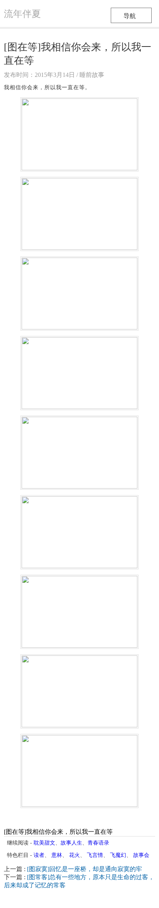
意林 (56, 855)
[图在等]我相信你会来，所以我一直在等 (58, 831)
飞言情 (95, 855)
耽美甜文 (44, 843)
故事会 (141, 855)
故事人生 (71, 843)
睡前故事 (92, 75)
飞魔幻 (118, 855)
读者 (39, 855)
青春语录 (98, 843)
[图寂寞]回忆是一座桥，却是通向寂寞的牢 (84, 869)
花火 (74, 855)
